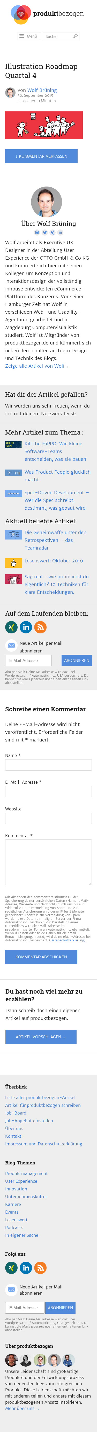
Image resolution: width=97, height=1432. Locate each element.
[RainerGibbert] (40, 1365)
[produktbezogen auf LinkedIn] (26, 627)
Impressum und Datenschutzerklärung (43, 1143)
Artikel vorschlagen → (41, 1037)
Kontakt (13, 1136)
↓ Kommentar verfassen (41, 156)
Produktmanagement (26, 1173)
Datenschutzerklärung (67, 940)
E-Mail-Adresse (23, 782)
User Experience (21, 1181)
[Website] (37, 232)
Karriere (13, 1204)
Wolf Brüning (42, 90)
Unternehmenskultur (26, 1196)
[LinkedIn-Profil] (60, 232)
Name (13, 755)
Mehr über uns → (22, 1408)
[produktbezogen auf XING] (11, 627)
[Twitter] (45, 232)
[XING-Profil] (52, 232)
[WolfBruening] (54, 1365)
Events (12, 1212)
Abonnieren (76, 660)
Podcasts (14, 1227)
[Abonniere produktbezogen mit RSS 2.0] (40, 627)
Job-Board (15, 1113)
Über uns (14, 1128)
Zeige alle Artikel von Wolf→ (37, 366)
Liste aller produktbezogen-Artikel (40, 1097)
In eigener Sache (21, 1235)
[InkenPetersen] (25, 1365)
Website (13, 808)
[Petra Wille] (68, 1365)
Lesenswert (16, 1219)
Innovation (16, 1188)
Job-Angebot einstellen (29, 1120)
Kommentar (19, 835)
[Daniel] (11, 1365)
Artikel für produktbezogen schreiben (43, 1105)
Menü (32, 36)
